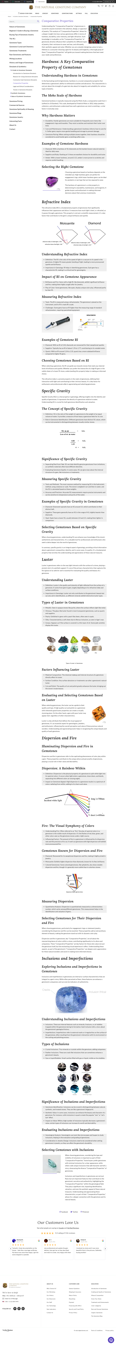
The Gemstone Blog (96, 1316)
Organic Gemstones (96, 1312)
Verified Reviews (73, 1228)
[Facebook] (19, 1309)
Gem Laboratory (51, 1309)
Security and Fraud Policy (76, 1309)
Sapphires (29, 1)
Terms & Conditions (96, 1330)
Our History (50, 1295)
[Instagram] (23, 1309)
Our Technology (51, 1305)
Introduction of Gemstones (99, 1288)
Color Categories (96, 1305)
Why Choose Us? (51, 1288)
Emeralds (17, 1)
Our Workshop (51, 1292)
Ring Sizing (72, 1299)
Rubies (6, 1)
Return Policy (73, 1295)
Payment (71, 1302)
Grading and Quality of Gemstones (101, 1292)
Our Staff (49, 1302)
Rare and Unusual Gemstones (99, 1309)
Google (61, 1228)
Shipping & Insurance (75, 1292)
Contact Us (50, 1312)
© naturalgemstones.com (81, 1330)
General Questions (74, 1288)
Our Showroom (51, 1299)
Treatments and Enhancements (100, 1302)
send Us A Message (11, 1298)
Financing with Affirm (75, 1305)
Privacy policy (110, 1330)
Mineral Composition (97, 1295)
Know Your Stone (96, 1299)
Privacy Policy (73, 1312)
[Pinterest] (15, 1309)
